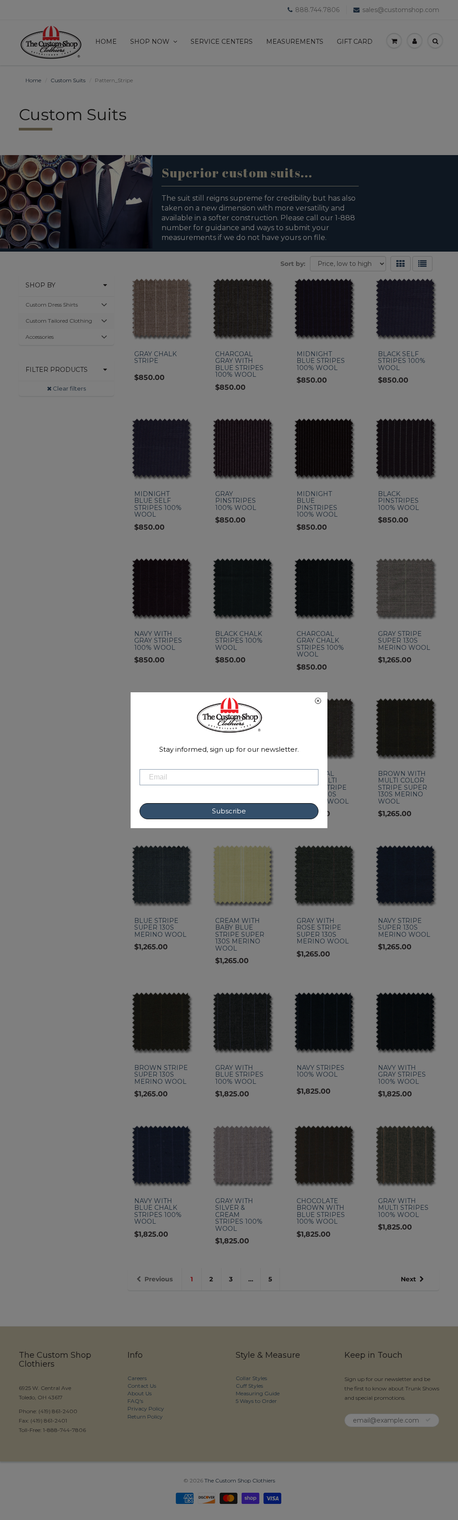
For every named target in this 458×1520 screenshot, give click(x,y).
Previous (158, 1279)
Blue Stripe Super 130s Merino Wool (160, 928)
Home (106, 42)
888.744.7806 (317, 10)
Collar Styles (251, 1378)
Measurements (294, 42)
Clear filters (68, 388)
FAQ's (135, 1401)
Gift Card (355, 42)
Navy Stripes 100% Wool (320, 1071)
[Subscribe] (428, 1420)
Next (408, 1279)
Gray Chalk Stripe (155, 357)
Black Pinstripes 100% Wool (398, 501)
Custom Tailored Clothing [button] (58, 322)
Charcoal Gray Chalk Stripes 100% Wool (320, 644)
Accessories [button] (39, 339)
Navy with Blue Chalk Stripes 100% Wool (158, 1211)
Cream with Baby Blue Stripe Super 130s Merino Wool (239, 934)
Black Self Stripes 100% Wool (401, 361)
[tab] (66, 305)
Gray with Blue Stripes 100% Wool (239, 1075)
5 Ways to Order (256, 1401)
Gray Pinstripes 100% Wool (235, 501)
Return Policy (145, 1416)
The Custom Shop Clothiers (239, 1480)
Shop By (40, 285)
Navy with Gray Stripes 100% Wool (158, 641)
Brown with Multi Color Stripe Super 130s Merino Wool (402, 787)
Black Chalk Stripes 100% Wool (239, 641)
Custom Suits (68, 80)
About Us (139, 1393)
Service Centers (222, 42)
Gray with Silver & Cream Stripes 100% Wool (239, 1215)
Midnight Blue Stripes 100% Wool (321, 361)
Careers (137, 1378)
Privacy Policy (145, 1408)
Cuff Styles (249, 1385)
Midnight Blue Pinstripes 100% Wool (317, 504)
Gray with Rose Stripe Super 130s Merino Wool (323, 931)
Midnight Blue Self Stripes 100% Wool (158, 504)
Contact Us (141, 1385)
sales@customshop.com (400, 10)
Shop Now (150, 42)
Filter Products (56, 370)
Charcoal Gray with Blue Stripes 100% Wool (239, 364)
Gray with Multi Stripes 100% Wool (403, 1208)
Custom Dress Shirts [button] (51, 306)
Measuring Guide (258, 1393)
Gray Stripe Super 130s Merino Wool (404, 641)
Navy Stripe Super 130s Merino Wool (404, 928)
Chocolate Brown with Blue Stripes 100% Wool (321, 1211)
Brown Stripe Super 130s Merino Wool (161, 1075)
